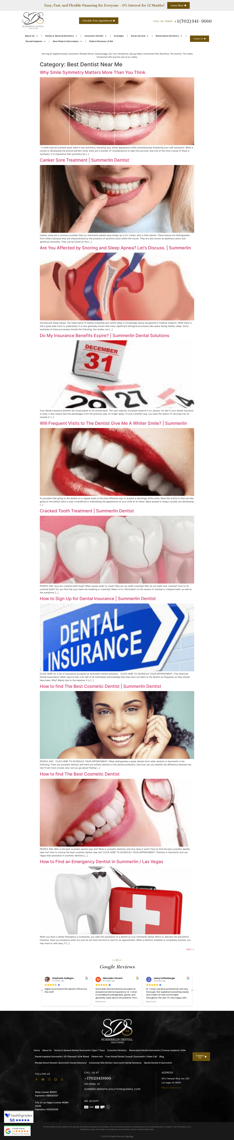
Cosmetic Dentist (93, 35)
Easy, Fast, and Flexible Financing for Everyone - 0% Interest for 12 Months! (104, 5)
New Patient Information (66, 41)
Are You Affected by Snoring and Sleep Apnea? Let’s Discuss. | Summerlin (115, 247)
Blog (161, 1056)
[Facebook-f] (36, 1079)
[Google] (55, 1079)
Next (190, 949)
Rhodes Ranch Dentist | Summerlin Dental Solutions (60, 1062)
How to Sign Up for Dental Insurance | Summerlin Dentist (98, 598)
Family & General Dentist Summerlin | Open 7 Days (79, 1050)
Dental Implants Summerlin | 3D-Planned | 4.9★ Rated (62, 1056)
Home (37, 1050)
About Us (30, 35)
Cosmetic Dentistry (117, 1050)
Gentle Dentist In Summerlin (158, 1062)
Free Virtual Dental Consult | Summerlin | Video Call (131, 1056)
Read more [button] (50, 1001)
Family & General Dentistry (59, 35)
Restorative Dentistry (167, 35)
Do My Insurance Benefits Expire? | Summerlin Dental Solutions (104, 335)
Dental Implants (34, 41)
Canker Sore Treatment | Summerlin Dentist (84, 160)
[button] (42, 990)
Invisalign (119, 35)
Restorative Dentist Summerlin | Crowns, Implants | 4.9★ (157, 1050)
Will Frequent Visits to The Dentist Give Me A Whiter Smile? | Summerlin (113, 423)
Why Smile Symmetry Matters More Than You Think (92, 72)
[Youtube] (42, 1079)
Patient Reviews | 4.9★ (101, 41)
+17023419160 (97, 1078)
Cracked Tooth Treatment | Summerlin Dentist (87, 510)
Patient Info (97, 1056)
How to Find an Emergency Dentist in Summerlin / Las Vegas (101, 861)
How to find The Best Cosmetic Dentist (80, 774)
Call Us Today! (183, 21)
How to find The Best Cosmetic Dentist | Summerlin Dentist (100, 686)
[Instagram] (49, 1079)
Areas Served (138, 35)
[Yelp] (62, 1079)
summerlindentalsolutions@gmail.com (112, 1089)
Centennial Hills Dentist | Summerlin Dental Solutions (115, 1062)
